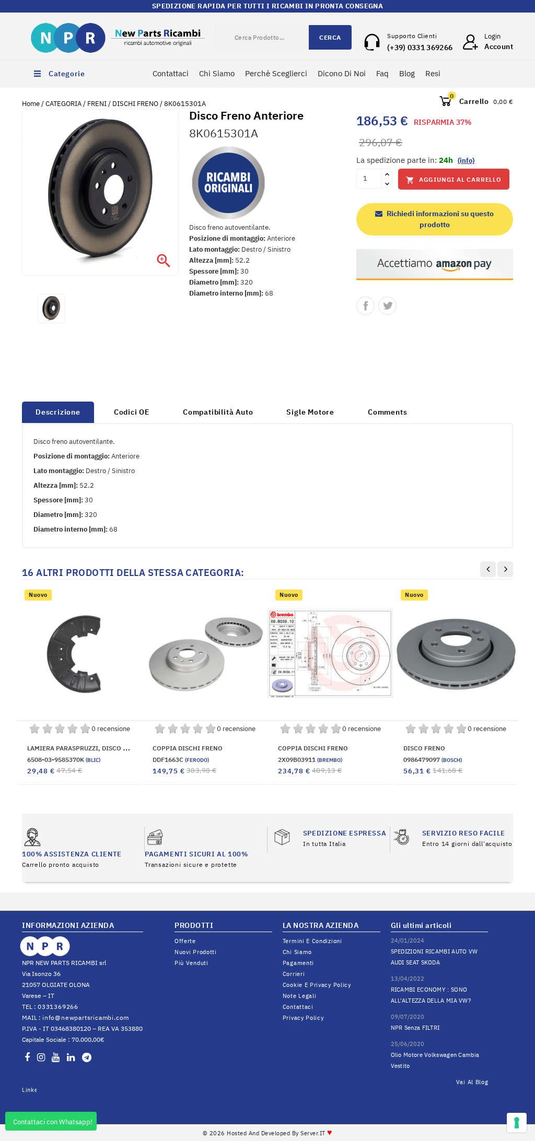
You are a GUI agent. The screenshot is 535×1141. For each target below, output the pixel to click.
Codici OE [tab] (131, 412)
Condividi (365, 305)
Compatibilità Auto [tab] (218, 412)
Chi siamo (297, 952)
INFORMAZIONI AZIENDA (68, 925)
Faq (382, 73)
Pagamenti (298, 963)
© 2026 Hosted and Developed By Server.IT (268, 1133)
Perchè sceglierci (276, 73)
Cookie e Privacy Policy (317, 985)
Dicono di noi (342, 73)
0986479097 (432, 759)
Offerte (185, 941)
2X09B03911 (310, 759)
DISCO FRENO (424, 748)
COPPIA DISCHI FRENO (188, 748)
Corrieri (294, 974)
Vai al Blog (472, 1082)
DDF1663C (181, 759)
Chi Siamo (217, 73)
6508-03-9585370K (63, 759)
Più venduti (191, 963)
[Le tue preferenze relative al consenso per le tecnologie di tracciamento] (517, 1123)
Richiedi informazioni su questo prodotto (439, 219)
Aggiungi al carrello (454, 179)
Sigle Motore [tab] (310, 412)
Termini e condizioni (312, 941)
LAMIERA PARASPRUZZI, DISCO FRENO (85, 748)
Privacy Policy (303, 1017)
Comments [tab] (387, 412)
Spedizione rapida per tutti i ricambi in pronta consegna (267, 6)
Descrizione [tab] (58, 412)
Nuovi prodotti (196, 952)
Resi (432, 73)
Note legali (300, 995)
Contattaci (171, 73)
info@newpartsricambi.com (85, 1017)
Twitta (387, 305)
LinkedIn (29, 1089)
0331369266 (58, 1006)
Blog (407, 73)
